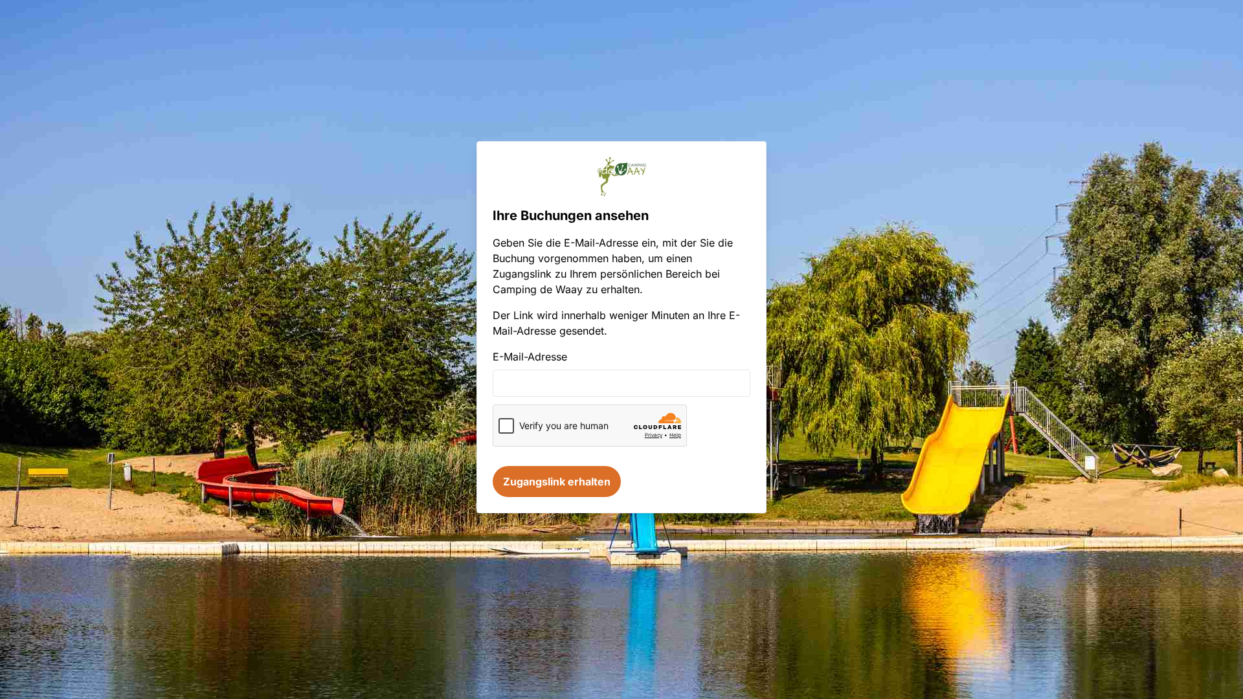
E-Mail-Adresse (530, 356)
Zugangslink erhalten (556, 481)
